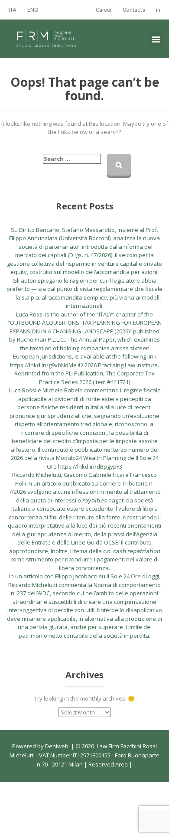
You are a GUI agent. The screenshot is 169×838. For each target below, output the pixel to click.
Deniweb (56, 746)
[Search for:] (72, 159)
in (158, 10)
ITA (12, 10)
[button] (156, 39)
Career (104, 10)
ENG (32, 10)
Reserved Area (107, 764)
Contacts (134, 10)
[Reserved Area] (128, 764)
